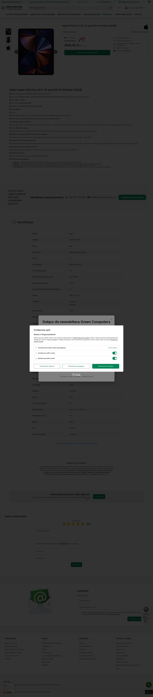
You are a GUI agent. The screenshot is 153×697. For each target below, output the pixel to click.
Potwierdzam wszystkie (105, 366)
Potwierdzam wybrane (47, 366)
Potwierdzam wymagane (76, 366)
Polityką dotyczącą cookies (81, 337)
